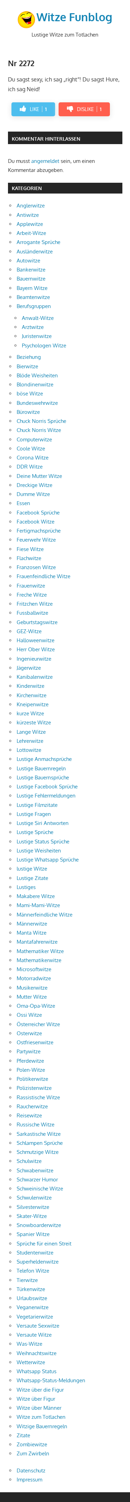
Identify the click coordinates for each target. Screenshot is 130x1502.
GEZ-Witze (29, 631)
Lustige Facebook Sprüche (47, 786)
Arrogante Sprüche (38, 242)
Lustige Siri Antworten (43, 823)
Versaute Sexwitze (38, 1325)
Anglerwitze (31, 205)
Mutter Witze (32, 996)
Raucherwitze (32, 1106)
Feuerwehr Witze (36, 539)
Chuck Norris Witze (39, 430)
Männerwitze (32, 923)
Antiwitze (28, 215)
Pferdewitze (30, 1060)
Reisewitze (29, 1115)
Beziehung (29, 357)
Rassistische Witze (38, 1097)
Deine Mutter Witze (39, 476)
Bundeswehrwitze (37, 403)
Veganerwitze (33, 1307)
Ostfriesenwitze (35, 1042)
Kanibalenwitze (35, 677)
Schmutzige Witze (38, 1152)
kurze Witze (30, 713)
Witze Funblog (74, 17)
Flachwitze (29, 558)
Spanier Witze (33, 1234)
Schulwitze (29, 1161)
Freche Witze (32, 594)
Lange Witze (31, 732)
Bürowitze (28, 412)
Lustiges (26, 887)
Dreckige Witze (34, 485)
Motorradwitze (34, 978)
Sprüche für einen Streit (44, 1243)
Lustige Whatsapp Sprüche (48, 859)
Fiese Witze (30, 549)
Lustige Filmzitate (37, 805)
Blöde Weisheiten (37, 375)
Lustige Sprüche (35, 832)
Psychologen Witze (44, 345)
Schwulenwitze (34, 1197)
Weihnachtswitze (37, 1353)
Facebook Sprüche (38, 512)
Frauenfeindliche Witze (43, 576)
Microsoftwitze (34, 969)
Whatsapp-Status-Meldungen (51, 1380)
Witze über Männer (39, 1408)
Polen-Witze (31, 1070)
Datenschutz (31, 1470)
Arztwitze (33, 327)
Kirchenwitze (31, 695)
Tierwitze (27, 1280)
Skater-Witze (32, 1216)
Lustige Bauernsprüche (43, 777)
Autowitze (28, 260)
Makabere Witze (36, 896)
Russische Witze (35, 1124)
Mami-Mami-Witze (38, 905)
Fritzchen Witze (35, 603)
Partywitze (29, 1051)
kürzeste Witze (34, 722)
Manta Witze (31, 932)
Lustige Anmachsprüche (44, 759)
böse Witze (30, 393)
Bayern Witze (32, 288)
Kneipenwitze (33, 704)
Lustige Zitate (32, 878)
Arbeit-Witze (31, 233)
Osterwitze (29, 1033)
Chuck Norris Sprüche (41, 421)
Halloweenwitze (35, 640)
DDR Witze (30, 466)
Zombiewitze (32, 1444)
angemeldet (45, 161)
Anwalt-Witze (38, 318)
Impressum (29, 1479)
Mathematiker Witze (40, 951)
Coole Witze (31, 448)
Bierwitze (27, 366)
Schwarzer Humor (37, 1179)
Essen (23, 503)
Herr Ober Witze (36, 649)
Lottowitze (29, 750)
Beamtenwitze (33, 297)
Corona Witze (33, 457)
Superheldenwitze (38, 1261)
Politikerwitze (32, 1079)
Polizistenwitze (34, 1088)
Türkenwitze (31, 1289)
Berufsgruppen (34, 306)
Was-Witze (29, 1343)
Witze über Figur (36, 1398)
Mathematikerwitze (39, 960)
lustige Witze (32, 868)
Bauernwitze (31, 278)
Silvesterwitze (33, 1207)
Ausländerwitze (35, 251)
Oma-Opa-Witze (36, 1005)
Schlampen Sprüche (40, 1143)
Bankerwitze (31, 269)
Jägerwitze (29, 668)
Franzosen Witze (36, 567)
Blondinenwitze (35, 384)
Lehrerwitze (30, 741)
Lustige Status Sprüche (43, 841)
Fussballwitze (32, 613)
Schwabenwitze (35, 1170)
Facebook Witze (35, 521)
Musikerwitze (32, 987)
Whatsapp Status (37, 1371)
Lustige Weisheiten (39, 850)
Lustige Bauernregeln (41, 768)
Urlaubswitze (32, 1298)
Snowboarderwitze (39, 1225)
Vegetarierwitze (35, 1316)
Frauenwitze (31, 585)
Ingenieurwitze (34, 658)
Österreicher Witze (38, 1024)
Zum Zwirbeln (33, 1453)
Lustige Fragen (34, 814)
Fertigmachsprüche (39, 530)
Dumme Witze (33, 494)
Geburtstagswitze (37, 622)
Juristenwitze (37, 336)
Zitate (23, 1435)
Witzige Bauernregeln (42, 1426)
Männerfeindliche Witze (44, 914)
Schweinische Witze (40, 1188)
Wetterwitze (31, 1362)
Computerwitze (34, 439)
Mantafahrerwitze (37, 941)
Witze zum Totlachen (41, 1417)
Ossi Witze (29, 1015)
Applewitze (30, 224)
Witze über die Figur (40, 1389)
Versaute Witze (34, 1334)
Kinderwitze (30, 686)
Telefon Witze (33, 1270)
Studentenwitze (35, 1252)
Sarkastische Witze (39, 1134)
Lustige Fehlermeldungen (46, 795)
